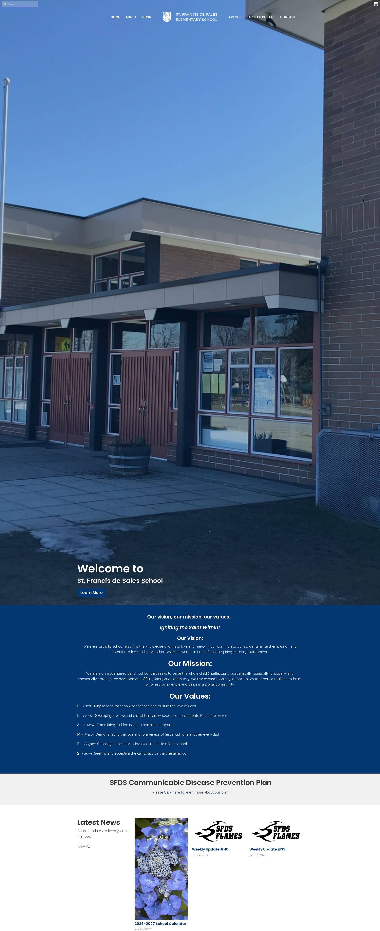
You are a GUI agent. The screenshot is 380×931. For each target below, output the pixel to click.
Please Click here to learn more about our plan (190, 792)
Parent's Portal (260, 17)
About (131, 17)
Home (115, 17)
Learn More (91, 592)
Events (235, 17)
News (146, 17)
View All (83, 846)
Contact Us (290, 17)
